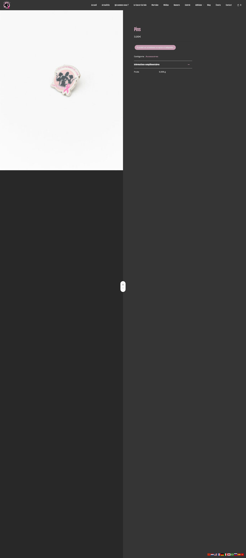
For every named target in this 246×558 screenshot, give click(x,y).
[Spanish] (239, 554)
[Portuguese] (232, 554)
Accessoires (152, 56)
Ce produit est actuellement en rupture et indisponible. (155, 47)
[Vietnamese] (242, 554)
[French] (219, 554)
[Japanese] (229, 554)
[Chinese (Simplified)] (209, 554)
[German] (222, 554)
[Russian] (235, 554)
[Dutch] (212, 554)
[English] (215, 554)
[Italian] (225, 554)
